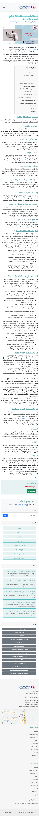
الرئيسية (36, 731)
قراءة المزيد (31, 491)
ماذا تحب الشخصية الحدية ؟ (28, 94)
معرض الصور (34, 746)
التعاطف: (32, 108)
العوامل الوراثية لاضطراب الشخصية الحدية (19, 653)
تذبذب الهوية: (31, 78)
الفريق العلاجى (34, 743)
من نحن (36, 752)
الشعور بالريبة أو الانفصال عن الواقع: (26, 89)
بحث (5, 515)
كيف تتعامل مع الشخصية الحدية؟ (26, 97)
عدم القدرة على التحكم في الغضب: (26, 83)
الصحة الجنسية (34, 749)
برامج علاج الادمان (33, 737)
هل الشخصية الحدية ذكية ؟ (28, 100)
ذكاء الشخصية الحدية (19, 660)
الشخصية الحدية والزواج (19, 646)
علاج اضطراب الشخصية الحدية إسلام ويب (19, 666)
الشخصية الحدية (33, 50)
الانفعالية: (32, 106)
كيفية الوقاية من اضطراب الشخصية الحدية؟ (19, 673)
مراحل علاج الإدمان (33, 734)
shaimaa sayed (14, 22)
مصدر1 (36, 477)
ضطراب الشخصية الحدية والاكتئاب (19, 663)
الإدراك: (32, 111)
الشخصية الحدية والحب (19, 642)
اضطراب (23, 418)
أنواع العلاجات (34, 755)
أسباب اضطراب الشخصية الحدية (19, 629)
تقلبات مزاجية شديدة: (29, 80)
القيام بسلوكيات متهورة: (28, 91)
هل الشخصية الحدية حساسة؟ (27, 103)
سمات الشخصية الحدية (29, 70)
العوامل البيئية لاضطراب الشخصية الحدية (19, 649)
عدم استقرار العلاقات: (29, 75)
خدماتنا (36, 740)
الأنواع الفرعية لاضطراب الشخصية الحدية (19, 639)
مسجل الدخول (21, 504)
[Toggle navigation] (3, 7)
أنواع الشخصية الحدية (19, 635)
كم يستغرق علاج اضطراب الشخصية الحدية (19, 670)
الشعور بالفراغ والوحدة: (28, 86)
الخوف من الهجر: (30, 72)
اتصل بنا (36, 758)
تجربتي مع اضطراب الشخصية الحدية (19, 656)
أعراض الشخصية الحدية (19, 632)
